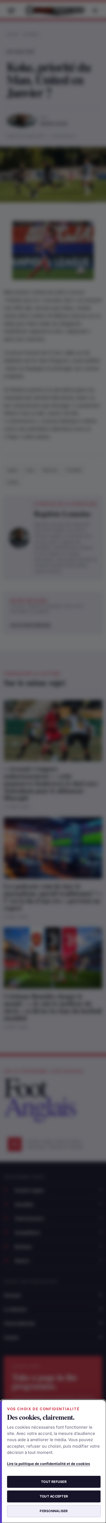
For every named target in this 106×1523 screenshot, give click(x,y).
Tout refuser (54, 1482)
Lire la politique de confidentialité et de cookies (48, 1463)
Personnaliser (54, 1511)
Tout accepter (54, 1496)
